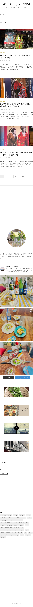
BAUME (9, 515)
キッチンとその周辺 (16, 4)
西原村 (21, 535)
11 (15, 176)
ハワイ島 (10, 520)
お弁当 (9, 517)
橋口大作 (14, 532)
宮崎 (22, 527)
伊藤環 (2, 525)
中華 (27, 522)
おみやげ (28, 515)
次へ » (22, 176)
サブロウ (29, 517)
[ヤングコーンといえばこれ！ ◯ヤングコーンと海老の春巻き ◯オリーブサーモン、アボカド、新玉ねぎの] (16, 324)
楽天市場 (8, 532)
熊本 (2, 535)
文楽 (1, 52)
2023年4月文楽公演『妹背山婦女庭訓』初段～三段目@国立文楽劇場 (16, 153)
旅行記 (2, 532)
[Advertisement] (16, 207)
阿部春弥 (3, 537)
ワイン (20, 520)
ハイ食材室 (3, 520)
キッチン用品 (16, 517)
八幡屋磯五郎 (9, 525)
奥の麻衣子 (16, 527)
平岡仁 (11, 530)
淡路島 (30, 532)
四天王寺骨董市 (8, 527)
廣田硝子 (17, 530)
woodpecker (22, 515)
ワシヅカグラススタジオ (6, 522)
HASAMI (15, 515)
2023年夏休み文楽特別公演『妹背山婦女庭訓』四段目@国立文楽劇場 (15, 105)
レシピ (15, 520)
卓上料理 (16, 525)
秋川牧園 (11, 535)
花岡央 (16, 535)
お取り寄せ (3, 517)
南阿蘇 (21, 525)
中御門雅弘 (21, 522)
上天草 (15, 522)
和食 (2, 527)
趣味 (4, 52)
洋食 (25, 532)
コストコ (23, 517)
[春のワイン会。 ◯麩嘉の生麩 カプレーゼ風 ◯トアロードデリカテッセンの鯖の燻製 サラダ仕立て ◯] (16, 358)
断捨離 (27, 530)
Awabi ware (3, 515)
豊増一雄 (28, 535)
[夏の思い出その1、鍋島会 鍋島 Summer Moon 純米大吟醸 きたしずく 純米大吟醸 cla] (16, 291)
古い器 (27, 525)
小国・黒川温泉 (4, 530)
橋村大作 (20, 532)
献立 (6, 535)
